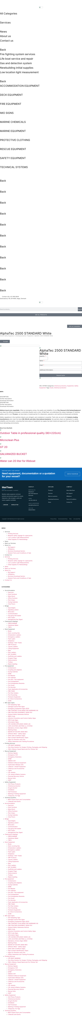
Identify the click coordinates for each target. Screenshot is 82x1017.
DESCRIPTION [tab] (4, 396)
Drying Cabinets (13, 602)
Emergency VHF (13, 755)
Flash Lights (11, 639)
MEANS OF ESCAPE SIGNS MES (17, 732)
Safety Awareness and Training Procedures (21, 741)
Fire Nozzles (12, 687)
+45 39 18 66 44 (33, 500)
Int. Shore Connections (15, 699)
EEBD (9, 673)
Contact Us (69, 502)
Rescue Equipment (10, 751)
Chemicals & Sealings (11, 621)
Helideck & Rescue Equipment (17, 763)
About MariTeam (70, 490)
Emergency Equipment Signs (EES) (18, 708)
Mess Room (11, 596)
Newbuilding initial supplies (16, 67)
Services (50, 493)
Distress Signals (13, 753)
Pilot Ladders (12, 652)
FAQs (70, 518)
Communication (13, 613)
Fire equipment (9, 666)
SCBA (9, 701)
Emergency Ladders (14, 637)
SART (9, 780)
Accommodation (10, 590)
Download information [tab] (7, 400)
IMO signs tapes (9, 702)
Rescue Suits (12, 778)
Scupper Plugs (12, 658)
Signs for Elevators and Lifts (16, 739)
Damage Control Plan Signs (16, 706)
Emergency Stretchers (14, 757)
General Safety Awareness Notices (18, 714)
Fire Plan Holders (13, 693)
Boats (9, 631)
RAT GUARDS (12, 654)
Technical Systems (10, 797)
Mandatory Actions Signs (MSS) (17, 728)
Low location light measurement (19, 72)
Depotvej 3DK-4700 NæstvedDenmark (33, 493)
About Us (7, 545)
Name (41, 360)
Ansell (51, 388)
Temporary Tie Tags (14, 795)
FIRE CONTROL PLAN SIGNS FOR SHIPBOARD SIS (23, 710)
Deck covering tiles (14, 633)
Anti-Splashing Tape (14, 704)
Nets (9, 650)
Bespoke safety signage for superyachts (20, 535)
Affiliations (69, 496)
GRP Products (12, 644)
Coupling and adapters (15, 670)
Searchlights (11, 608)
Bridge (7, 606)
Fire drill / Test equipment (16, 679)
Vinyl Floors (11, 604)
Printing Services (13, 533)
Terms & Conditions (71, 499)
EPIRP (10, 759)
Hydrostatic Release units (15, 764)
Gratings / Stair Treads (15, 642)
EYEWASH (11, 790)
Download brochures (53, 499)
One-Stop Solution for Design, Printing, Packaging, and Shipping (27, 747)
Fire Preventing (12, 695)
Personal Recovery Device (16, 776)
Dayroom (11, 592)
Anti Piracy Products (14, 784)
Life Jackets (11, 772)
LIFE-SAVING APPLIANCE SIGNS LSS (19, 724)
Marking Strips (12, 730)
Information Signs (13, 722)
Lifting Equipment (13, 648)
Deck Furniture (12, 594)
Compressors (12, 668)
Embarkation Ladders (14, 635)
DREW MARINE (12, 623)
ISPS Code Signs (13, 720)
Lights (10, 770)
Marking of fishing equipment (17, 793)
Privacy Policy (53, 518)
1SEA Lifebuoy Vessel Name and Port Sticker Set (23, 749)
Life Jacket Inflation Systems (17, 774)
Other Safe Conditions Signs (16, 735)
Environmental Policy (63, 518)
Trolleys (10, 662)
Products (50, 490)
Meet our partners (52, 496)
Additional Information (46, 370)
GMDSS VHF (12, 761)
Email (41, 365)
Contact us (6, 40)
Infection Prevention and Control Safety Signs (22, 718)
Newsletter (14, 504)
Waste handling (12, 664)
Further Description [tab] (6, 398)
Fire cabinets (12, 677)
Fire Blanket (11, 675)
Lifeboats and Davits (14, 801)
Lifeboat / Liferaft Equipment (17, 766)
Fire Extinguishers (13, 681)
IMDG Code (11, 716)
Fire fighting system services (17, 54)
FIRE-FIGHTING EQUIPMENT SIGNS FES (20, 712)
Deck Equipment (10, 629)
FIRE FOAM (11, 691)
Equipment (30, 336)
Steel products (12, 660)
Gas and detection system (16, 63)
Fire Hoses (11, 685)
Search (80, 309)
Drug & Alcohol (12, 788)
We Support (69, 493)
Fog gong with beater (14, 615)
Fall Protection (12, 792)
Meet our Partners (10, 543)
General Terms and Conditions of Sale (19, 553)
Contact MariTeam (72, 474)
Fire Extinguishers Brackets (16, 683)
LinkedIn (5, 504)
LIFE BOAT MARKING (14, 745)
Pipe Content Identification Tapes (18, 737)
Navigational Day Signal (15, 619)
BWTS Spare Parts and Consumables (19, 799)
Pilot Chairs (11, 600)
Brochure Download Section (16, 551)
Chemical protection (20, 336)
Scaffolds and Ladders (15, 656)
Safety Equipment (9, 336)
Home (1, 336)
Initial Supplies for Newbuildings (17, 539)
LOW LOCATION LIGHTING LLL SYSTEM (20, 726)
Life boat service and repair (16, 58)
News (3, 31)
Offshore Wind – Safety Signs (17, 733)
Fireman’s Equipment (14, 697)
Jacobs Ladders (13, 646)
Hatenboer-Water (13, 625)
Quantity (42, 356)
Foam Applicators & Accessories (18, 689)
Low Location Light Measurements (18, 537)
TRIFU (10, 627)
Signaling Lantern (13, 610)
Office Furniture (12, 598)
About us (5, 36)
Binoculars (11, 611)
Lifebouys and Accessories (16, 768)
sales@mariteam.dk (34, 505)
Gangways (11, 641)
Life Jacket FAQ (76, 518)
